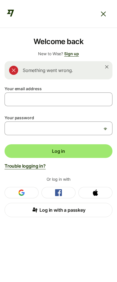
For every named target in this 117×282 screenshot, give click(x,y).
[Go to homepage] (10, 14)
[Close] (103, 14)
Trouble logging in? (25, 166)
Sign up (71, 53)
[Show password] (105, 128)
